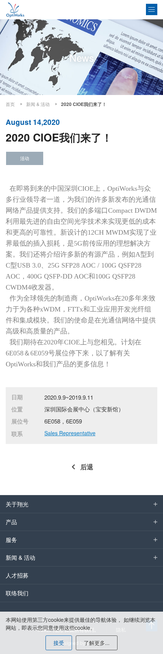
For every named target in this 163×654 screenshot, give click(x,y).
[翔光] (15, 9)
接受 (58, 642)
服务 (11, 539)
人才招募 (17, 575)
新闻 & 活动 (38, 104)
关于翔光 (17, 504)
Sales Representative (70, 433)
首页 (10, 104)
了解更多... (97, 642)
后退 (86, 466)
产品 (11, 522)
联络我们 (17, 593)
